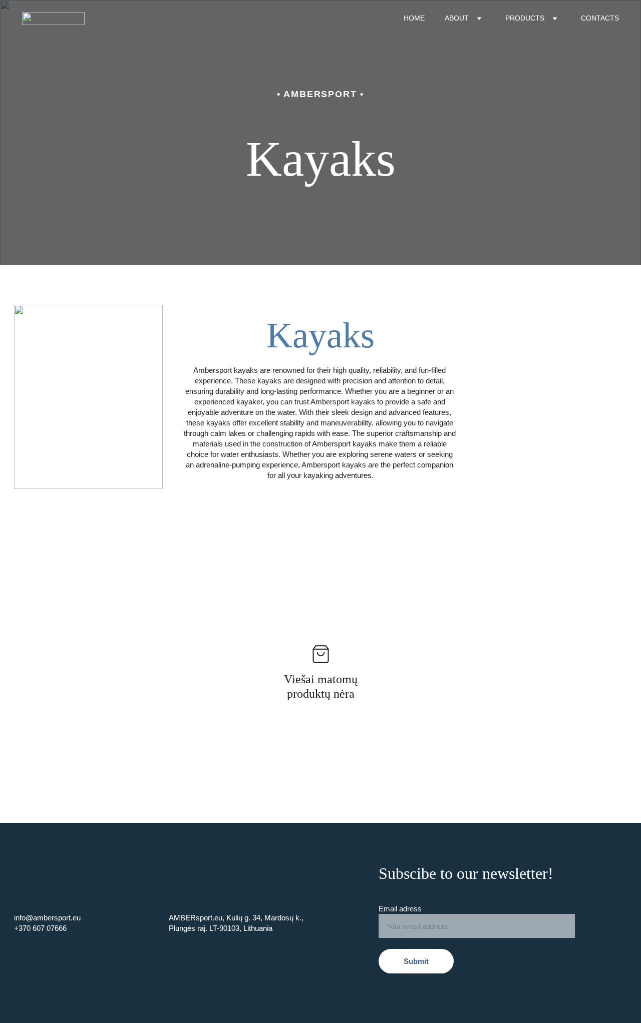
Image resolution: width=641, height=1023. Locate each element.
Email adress (400, 908)
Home (414, 18)
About (457, 18)
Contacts (600, 18)
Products (524, 18)
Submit (416, 961)
